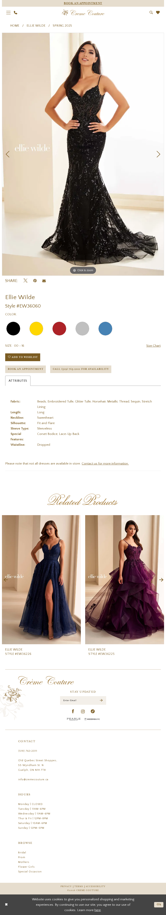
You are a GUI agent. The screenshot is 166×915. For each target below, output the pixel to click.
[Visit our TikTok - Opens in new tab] (93, 711)
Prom (21, 857)
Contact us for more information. (105, 463)
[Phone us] (15, 12)
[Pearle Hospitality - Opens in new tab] (73, 719)
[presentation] (41, 579)
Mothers (23, 862)
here (97, 910)
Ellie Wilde (36, 25)
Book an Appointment (25, 369)
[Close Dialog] (6, 905)
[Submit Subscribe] (101, 700)
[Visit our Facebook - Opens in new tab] (73, 711)
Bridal (22, 852)
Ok (159, 904)
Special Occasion (30, 871)
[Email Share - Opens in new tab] (44, 281)
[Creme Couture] (83, 12)
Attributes (18, 381)
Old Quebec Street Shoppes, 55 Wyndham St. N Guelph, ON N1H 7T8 (37, 765)
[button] (8, 12)
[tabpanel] (83, 154)
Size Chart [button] (153, 346)
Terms (78, 886)
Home (14, 25)
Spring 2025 (62, 25)
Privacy (66, 886)
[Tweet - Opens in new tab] (25, 280)
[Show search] (151, 12)
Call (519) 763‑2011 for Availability (81, 369)
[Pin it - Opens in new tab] (35, 281)
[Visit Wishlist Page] (158, 12)
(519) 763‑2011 (27, 751)
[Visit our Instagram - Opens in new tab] (83, 711)
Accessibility (95, 886)
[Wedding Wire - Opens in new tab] (92, 719)
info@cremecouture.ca (33, 779)
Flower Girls (26, 866)
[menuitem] (8, 12)
